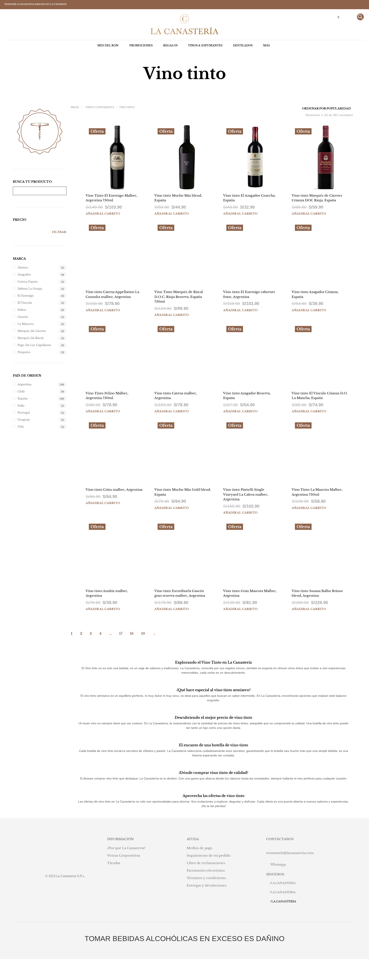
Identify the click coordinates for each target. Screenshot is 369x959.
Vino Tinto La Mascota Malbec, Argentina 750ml (317, 492)
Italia (21, 405)
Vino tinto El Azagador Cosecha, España (249, 197)
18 (131, 633)
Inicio (75, 107)
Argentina (24, 384)
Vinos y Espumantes (100, 107)
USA (21, 427)
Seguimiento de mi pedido (208, 855)
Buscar (62, 191)
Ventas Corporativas (123, 855)
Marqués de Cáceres (32, 331)
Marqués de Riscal (30, 338)
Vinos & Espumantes (205, 45)
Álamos (23, 267)
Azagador (24, 274)
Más (266, 45)
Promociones (141, 45)
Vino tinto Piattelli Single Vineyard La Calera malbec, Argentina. (245, 494)
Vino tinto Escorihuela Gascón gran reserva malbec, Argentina (179, 593)
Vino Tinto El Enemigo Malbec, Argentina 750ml (111, 197)
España (23, 398)
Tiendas (113, 863)
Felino (22, 310)
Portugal (24, 412)
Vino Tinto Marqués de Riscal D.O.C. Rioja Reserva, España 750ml (178, 296)
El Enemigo (26, 296)
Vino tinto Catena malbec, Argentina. (175, 395)
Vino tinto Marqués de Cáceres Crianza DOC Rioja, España (317, 197)
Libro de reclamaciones (206, 863)
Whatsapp (278, 864)
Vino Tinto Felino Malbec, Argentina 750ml (107, 395)
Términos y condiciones (206, 878)
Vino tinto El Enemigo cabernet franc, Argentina (249, 294)
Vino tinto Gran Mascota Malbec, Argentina (250, 593)
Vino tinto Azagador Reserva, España (247, 395)
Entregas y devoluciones (207, 885)
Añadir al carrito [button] (103, 213)
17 (120, 633)
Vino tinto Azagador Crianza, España (315, 294)
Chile (21, 391)
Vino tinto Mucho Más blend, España (178, 197)
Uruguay (24, 419)
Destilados (243, 45)
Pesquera (24, 352)
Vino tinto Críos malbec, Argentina (114, 490)
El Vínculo (25, 303)
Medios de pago (199, 848)
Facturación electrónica (206, 870)
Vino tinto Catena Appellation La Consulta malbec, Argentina (112, 294)
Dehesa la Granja (30, 288)
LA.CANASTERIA (283, 883)
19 (143, 633)
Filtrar (59, 232)
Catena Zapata (28, 281)
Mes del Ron (107, 45)
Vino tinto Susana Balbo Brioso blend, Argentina (317, 593)
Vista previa (120, 185)
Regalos (170, 45)
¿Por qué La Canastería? (126, 848)
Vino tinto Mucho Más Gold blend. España (182, 492)
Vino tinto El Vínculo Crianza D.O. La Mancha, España (320, 395)
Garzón (23, 317)
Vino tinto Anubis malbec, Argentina (107, 593)
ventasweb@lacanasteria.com (290, 853)
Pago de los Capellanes (34, 345)
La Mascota (26, 324)
